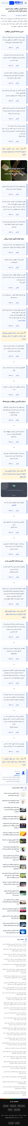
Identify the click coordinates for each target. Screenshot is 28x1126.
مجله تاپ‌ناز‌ (19, 3)
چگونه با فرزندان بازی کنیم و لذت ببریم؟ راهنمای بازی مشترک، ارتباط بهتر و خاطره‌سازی (14, 1052)
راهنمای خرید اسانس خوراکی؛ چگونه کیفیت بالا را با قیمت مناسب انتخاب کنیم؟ (14, 1018)
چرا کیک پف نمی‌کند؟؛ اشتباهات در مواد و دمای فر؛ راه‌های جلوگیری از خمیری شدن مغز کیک (15, 955)
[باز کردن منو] (25, 3)
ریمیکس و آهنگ (21, 1106)
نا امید (9, 58)
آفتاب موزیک (17, 1110)
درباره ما (17, 1123)
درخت (13, 111)
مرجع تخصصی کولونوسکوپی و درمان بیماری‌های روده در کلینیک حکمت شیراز (14, 965)
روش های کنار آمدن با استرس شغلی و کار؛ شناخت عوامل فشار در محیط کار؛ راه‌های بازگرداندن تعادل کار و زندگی (14, 1093)
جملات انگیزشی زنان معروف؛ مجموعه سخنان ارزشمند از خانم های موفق (14, 474)
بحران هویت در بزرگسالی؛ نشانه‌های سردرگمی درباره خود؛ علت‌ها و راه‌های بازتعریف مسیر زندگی (14, 1034)
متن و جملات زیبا (19, 15)
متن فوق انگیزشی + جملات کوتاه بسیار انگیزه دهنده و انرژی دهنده (14, 762)
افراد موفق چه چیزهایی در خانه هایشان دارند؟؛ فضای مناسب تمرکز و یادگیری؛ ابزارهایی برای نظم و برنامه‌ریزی (14, 971)
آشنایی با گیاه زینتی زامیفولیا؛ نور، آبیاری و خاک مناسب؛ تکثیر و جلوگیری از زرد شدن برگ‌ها (16, 998)
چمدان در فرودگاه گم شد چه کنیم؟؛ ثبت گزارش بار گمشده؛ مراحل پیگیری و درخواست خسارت (15, 960)
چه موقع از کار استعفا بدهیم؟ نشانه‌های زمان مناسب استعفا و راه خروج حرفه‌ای (14, 1087)
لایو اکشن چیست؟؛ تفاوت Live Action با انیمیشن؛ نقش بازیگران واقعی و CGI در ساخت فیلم (14, 983)
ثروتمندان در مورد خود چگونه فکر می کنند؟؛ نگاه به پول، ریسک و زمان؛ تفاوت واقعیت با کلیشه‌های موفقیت (14, 977)
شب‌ (13, 186)
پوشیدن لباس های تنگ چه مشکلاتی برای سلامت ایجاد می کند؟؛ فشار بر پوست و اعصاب (15, 1023)
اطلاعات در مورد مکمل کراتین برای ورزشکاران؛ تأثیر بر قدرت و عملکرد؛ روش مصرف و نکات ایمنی (14, 945)
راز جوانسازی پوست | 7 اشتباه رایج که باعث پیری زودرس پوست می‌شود (15, 1013)
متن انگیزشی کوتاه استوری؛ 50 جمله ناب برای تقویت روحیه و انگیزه (14, 152)
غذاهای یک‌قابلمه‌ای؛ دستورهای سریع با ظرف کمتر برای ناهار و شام (14, 1077)
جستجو (12, 3)
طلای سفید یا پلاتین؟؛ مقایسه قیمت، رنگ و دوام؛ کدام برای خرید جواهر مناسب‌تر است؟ (15, 1008)
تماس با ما (11, 1123)
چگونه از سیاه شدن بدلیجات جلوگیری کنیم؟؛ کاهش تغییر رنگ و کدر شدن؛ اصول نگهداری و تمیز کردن (14, 1003)
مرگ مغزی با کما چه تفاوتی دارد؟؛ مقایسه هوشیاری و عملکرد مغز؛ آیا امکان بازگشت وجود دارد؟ (14, 1028)
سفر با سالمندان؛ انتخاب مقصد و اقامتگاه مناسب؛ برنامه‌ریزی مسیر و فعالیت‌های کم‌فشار (15, 1039)
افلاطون (14, 505)
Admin (18, 774)
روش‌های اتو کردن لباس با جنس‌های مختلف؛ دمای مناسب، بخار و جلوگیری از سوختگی (15, 1057)
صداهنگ (10, 1110)
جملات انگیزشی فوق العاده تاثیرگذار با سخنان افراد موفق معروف (15, 614)
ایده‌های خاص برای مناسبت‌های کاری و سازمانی (15, 1048)
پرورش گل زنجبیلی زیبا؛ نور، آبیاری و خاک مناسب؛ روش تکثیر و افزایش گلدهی (14, 993)
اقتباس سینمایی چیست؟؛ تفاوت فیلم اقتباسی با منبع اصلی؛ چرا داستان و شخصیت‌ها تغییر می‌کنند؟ (14, 988)
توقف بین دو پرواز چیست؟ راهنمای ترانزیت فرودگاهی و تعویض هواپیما (14, 1082)
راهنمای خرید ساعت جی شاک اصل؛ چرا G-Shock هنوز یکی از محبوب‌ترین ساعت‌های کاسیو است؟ (14, 1044)
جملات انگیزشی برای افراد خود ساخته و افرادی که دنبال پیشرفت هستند (14, 336)
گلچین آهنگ (13, 1106)
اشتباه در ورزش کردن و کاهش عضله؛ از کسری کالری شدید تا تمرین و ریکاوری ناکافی (14, 950)
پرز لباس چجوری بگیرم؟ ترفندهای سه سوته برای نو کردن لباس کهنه (15, 1072)
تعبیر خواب (5, 1106)
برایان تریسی (21, 320)
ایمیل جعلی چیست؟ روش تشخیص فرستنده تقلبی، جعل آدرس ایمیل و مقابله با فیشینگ (14, 1062)
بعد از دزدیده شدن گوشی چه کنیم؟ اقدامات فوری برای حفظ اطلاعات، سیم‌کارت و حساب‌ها (14, 1067)
